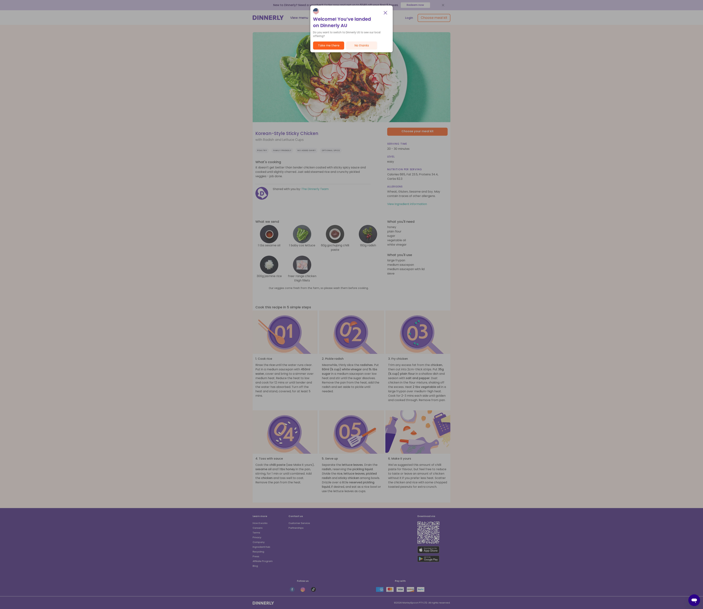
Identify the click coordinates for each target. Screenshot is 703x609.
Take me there (328, 45)
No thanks (361, 45)
